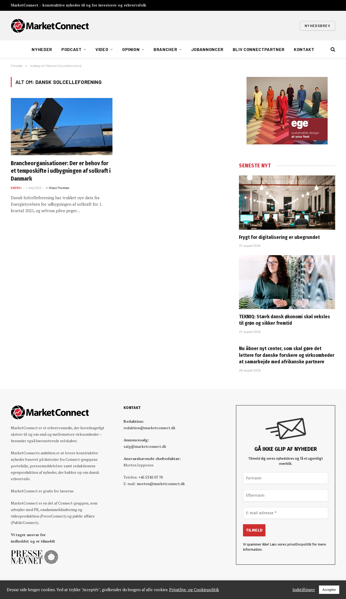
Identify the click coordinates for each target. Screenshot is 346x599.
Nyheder (42, 49)
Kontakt (304, 49)
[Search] (332, 49)
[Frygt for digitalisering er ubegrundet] (287, 202)
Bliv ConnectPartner (259, 49)
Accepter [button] (329, 589)
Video (101, 49)
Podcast (71, 49)
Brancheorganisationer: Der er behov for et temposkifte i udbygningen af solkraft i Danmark (61, 171)
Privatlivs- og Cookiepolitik (194, 589)
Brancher (165, 49)
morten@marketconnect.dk (161, 483)
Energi (16, 187)
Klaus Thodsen (59, 187)
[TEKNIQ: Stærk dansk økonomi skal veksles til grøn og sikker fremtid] (287, 282)
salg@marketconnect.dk (145, 446)
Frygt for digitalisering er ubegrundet (279, 237)
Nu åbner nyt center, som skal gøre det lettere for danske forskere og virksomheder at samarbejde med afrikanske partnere (286, 355)
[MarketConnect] (50, 25)
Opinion (130, 49)
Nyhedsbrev (317, 25)
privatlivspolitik (299, 544)
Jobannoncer (207, 49)
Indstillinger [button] (303, 589)
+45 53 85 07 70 (150, 477)
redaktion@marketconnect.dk (149, 427)
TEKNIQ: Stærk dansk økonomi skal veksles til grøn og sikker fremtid (284, 320)
